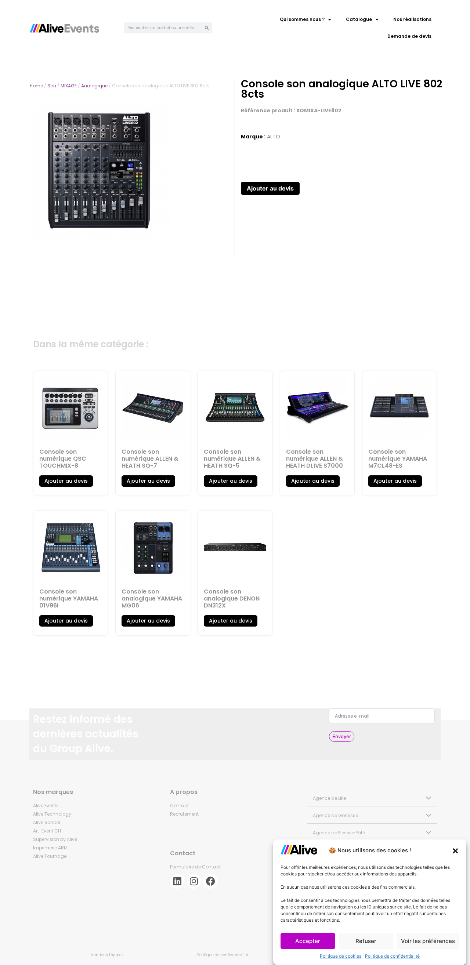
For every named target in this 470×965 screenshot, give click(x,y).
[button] (455, 851)
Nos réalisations (412, 19)
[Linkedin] (177, 881)
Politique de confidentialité (392, 956)
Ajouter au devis (270, 188)
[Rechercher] (206, 27)
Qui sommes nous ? (302, 19)
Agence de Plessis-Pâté (339, 833)
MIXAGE (69, 86)
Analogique (94, 86)
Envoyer (341, 736)
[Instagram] (194, 881)
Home (36, 86)
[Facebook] (210, 881)
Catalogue (359, 19)
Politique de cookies (340, 956)
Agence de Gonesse (335, 815)
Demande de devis (409, 36)
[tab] (372, 797)
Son (51, 86)
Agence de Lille (329, 798)
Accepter (307, 940)
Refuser (365, 940)
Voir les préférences (428, 940)
